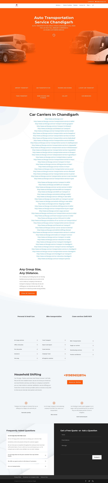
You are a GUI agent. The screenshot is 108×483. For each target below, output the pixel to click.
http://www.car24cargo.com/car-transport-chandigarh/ (54, 242)
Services (58, 5)
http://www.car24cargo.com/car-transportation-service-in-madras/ (54, 232)
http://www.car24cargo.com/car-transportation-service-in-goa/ (54, 178)
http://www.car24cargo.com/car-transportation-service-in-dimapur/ (54, 152)
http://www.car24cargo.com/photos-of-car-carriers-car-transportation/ (54, 220)
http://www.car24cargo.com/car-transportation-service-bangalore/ (54, 133)
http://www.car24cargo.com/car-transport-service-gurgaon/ (54, 124)
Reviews (75, 5)
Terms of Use (44, 477)
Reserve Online (75, 382)
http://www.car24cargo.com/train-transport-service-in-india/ (54, 216)
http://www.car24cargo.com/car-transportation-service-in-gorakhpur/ (54, 155)
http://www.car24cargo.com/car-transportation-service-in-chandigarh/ (54, 249)
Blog (88, 5)
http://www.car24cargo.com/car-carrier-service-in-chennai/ (54, 228)
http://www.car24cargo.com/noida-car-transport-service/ (54, 235)
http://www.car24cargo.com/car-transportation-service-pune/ (54, 169)
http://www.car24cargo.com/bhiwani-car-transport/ (54, 128)
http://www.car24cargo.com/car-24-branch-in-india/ (54, 218)
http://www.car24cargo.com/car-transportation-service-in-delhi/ (54, 121)
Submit (97, 457)
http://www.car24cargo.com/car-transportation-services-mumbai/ (54, 136)
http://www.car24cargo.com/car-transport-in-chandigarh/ (54, 244)
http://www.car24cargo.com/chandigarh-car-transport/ (54, 254)
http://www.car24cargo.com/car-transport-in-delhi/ (54, 182)
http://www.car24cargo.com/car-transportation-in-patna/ (54, 157)
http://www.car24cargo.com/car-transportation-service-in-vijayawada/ (54, 145)
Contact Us (82, 5)
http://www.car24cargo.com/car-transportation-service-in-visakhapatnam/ (54, 143)
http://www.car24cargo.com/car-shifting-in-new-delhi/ (54, 196)
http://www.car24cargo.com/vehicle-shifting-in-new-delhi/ (54, 201)
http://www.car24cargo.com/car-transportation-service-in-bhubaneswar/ (54, 147)
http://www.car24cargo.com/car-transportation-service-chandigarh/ (54, 251)
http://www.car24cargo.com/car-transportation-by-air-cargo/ (54, 208)
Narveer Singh (32, 481)
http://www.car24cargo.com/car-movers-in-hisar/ (54, 167)
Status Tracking (67, 5)
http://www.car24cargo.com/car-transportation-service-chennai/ (54, 223)
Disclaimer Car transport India (31, 477)
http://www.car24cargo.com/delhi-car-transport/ (54, 185)
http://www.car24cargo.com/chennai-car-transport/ (54, 225)
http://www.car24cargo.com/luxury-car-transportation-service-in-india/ (54, 213)
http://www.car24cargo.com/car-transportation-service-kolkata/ (54, 140)
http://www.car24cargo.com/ (54, 119)
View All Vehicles (28, 293)
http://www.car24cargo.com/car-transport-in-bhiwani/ (54, 126)
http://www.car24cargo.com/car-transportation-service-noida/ (54, 131)
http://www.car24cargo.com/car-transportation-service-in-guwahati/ (54, 150)
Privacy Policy (17, 477)
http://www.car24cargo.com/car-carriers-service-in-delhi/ (54, 187)
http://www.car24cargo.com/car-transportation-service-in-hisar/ (54, 159)
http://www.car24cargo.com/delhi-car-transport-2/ (54, 192)
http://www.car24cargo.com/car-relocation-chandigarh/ (54, 256)
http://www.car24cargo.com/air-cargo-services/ (54, 211)
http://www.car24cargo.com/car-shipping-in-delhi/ (54, 204)
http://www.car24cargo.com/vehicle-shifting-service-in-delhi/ (54, 206)
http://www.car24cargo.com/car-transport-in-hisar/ (54, 162)
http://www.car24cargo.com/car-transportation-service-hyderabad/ (54, 138)
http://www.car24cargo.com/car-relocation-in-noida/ (54, 239)
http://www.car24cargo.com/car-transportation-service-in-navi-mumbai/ (54, 176)
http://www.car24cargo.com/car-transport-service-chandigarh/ (54, 247)
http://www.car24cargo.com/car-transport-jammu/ (54, 258)
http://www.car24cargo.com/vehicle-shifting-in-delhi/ (54, 194)
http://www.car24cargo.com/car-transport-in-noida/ (54, 237)
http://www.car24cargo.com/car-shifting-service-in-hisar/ (54, 164)
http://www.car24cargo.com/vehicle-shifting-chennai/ (54, 230)
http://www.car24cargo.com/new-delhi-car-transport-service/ (54, 199)
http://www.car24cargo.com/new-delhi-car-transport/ (54, 189)
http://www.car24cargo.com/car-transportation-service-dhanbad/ (54, 171)
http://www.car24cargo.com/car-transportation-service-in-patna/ (54, 174)
